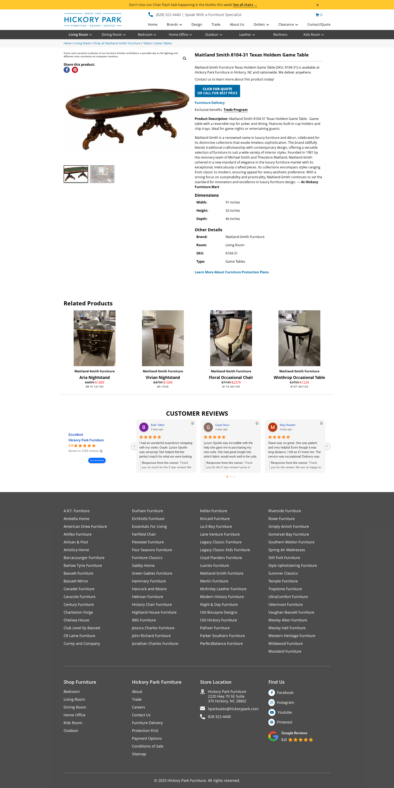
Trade (216, 24)
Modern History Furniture (222, 596)
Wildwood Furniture (285, 643)
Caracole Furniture (79, 596)
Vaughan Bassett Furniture (291, 612)
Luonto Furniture (214, 565)
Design (196, 24)
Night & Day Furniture (219, 604)
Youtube (284, 712)
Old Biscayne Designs (218, 612)
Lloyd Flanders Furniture (221, 557)
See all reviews (97, 460)
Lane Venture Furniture (220, 534)
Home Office (178, 34)
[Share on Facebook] (67, 70)
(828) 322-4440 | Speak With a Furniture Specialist (199, 14)
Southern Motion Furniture (291, 542)
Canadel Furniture (79, 589)
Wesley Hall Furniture (286, 628)
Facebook (285, 692)
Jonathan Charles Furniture (155, 643)
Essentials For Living (149, 526)
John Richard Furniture (151, 635)
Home (152, 24)
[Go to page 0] (227, 477)
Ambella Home (76, 518)
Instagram (285, 702)
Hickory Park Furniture (86, 440)
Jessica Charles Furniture (153, 628)
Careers (138, 707)
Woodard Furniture (284, 651)
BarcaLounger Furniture (84, 557)
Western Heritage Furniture (291, 635)
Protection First (145, 730)
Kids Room (312, 34)
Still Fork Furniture (284, 557)
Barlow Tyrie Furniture (83, 565)
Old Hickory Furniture (218, 620)
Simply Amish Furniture (288, 526)
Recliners (280, 34)
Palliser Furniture (215, 628)
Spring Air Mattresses (286, 550)
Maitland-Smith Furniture (94, 371)
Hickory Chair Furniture (152, 604)
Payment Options (147, 738)
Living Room (78, 34)
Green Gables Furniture (152, 573)
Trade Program (236, 109)
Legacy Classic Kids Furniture (225, 550)
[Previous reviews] (134, 446)
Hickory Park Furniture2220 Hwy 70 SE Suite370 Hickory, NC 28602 (227, 696)
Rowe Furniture (281, 518)
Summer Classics (283, 573)
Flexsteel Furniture (148, 542)
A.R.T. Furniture (76, 510)
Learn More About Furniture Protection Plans (232, 272)
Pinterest (284, 722)
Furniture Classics (147, 557)
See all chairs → (245, 4)
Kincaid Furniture (215, 518)
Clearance (286, 24)
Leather (245, 34)
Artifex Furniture (78, 534)
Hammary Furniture (149, 581)
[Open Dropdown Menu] (180, 24)
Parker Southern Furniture (222, 635)
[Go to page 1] (230, 476)
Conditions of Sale (147, 746)
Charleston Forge (78, 612)
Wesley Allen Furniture (287, 620)
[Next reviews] (326, 446)
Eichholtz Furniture (148, 518)
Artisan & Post (76, 542)
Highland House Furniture (154, 612)
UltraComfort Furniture (288, 596)
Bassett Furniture (78, 573)
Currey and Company (82, 643)
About (137, 691)
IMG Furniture (144, 620)
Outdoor (212, 34)
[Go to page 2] (234, 476)
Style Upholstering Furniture (292, 565)
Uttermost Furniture (285, 604)
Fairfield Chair (144, 534)
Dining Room (112, 34)
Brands (172, 24)
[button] (184, 58)
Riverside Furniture (284, 510)
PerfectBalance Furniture (221, 643)
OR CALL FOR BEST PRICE (217, 91)
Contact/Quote (318, 24)
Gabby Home (143, 565)
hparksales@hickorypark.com (233, 708)
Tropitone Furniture (285, 589)
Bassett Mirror (76, 581)
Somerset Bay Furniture (288, 534)
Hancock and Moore (149, 589)
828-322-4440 (219, 716)
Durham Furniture (147, 510)
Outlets (259, 24)
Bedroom (145, 34)
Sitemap (139, 754)
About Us (237, 24)
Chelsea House (76, 620)
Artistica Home (76, 550)
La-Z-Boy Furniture (216, 526)
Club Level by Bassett (82, 628)
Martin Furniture (214, 581)
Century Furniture (79, 604)
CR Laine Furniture (79, 635)
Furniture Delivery (210, 102)
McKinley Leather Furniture (223, 589)
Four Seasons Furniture (152, 550)
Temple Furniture (283, 581)
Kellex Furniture (213, 510)
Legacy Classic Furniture (221, 542)
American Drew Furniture (85, 526)
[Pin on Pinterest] (75, 70)
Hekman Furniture (147, 596)
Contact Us (141, 715)
